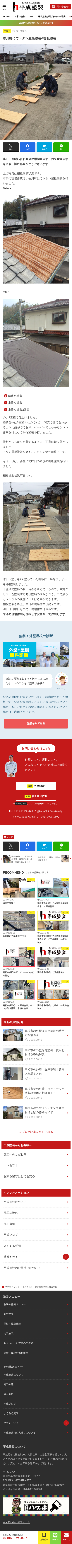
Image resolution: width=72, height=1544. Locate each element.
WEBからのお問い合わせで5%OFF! (36, 23)
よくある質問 (12, 1245)
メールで (66, 1539)
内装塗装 (8, 1333)
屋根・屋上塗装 (12, 1323)
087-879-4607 (23, 1480)
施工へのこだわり (15, 1154)
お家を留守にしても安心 (19, 1176)
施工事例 (9, 1223)
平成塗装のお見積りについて (22, 1267)
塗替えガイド (12, 1256)
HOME (6, 16)
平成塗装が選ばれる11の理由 (52, 16)
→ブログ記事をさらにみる (36, 1131)
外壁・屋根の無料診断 (16, 1353)
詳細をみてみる (36, 723)
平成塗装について (15, 1201)
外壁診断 (36, 786)
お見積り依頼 (36, 796)
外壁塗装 (8, 1314)
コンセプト (11, 1165)
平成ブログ (11, 1234)
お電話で (44, 1539)
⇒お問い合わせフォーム (16, 1522)
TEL (15, 1538)
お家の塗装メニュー (24, 16)
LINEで (55, 1539)
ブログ (7, 31)
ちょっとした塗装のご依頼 (18, 1343)
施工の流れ (11, 1212)
